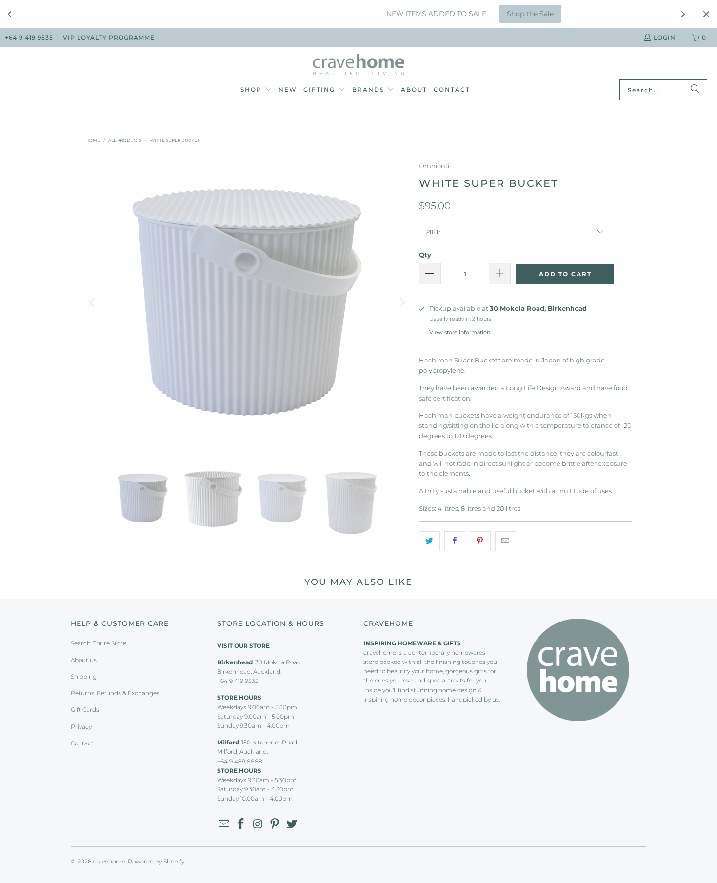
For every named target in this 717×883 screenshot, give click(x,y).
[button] (256, 90)
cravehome (109, 861)
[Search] (695, 89)
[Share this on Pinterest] (480, 541)
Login (665, 37)
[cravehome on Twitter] (292, 824)
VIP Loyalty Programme (109, 37)
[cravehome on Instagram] (258, 824)
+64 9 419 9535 (29, 37)
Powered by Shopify (156, 861)
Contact (82, 743)
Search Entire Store (98, 643)
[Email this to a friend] (505, 541)
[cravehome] (359, 65)
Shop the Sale (492, 13)
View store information (459, 332)
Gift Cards (85, 709)
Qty (425, 255)
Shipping (84, 676)
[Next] (402, 302)
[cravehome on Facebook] (241, 824)
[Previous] (92, 302)
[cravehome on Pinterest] (275, 824)
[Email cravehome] (224, 824)
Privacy (81, 726)
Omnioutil (435, 166)
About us (84, 659)
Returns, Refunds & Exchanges (115, 693)
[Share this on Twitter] (429, 541)
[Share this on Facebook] (454, 541)
